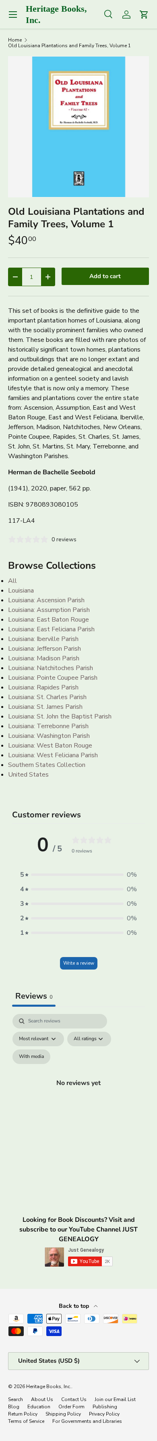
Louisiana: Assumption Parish (49, 609)
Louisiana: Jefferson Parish (44, 648)
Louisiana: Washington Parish (49, 735)
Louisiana (21, 590)
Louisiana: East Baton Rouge (48, 619)
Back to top (75, 1306)
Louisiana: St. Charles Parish (47, 697)
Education (38, 1406)
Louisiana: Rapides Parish (43, 687)
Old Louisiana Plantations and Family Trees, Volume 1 (69, 45)
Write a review (78, 963)
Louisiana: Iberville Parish (43, 639)
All (12, 580)
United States (28, 774)
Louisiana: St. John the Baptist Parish (60, 716)
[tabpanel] (78, 1092)
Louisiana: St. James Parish (45, 706)
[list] (78, 127)
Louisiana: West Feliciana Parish (53, 755)
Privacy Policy (104, 1414)
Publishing (105, 1406)
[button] (78, 875)
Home (15, 40)
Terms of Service (26, 1421)
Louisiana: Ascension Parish (46, 600)
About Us (42, 1399)
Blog (13, 1406)
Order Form (71, 1406)
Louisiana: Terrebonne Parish (48, 726)
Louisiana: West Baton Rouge (50, 745)
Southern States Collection (46, 764)
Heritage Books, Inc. (48, 1386)
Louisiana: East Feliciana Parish (51, 629)
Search (15, 1399)
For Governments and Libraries (87, 1421)
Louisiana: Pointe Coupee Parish (52, 677)
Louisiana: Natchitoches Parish (50, 668)
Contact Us (74, 1399)
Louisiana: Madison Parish (43, 658)
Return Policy (22, 1414)
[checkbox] (31, 1056)
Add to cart (105, 276)
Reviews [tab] (33, 996)
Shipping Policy (63, 1414)
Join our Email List (115, 1399)
